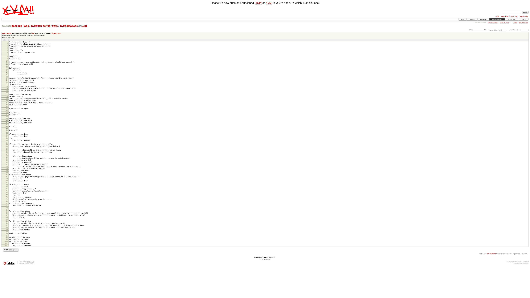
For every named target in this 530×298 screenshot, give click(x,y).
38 (7, 116)
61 (7, 162)
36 (7, 112)
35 (7, 110)
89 (7, 219)
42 (7, 124)
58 (7, 156)
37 (7, 114)
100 (6, 241)
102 (6, 245)
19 (7, 78)
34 (7, 108)
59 (7, 158)
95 (7, 231)
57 (7, 154)
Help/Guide (504, 16)
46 (7, 132)
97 (7, 235)
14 (7, 68)
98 (7, 237)
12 (7, 64)
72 (7, 184)
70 (7, 181)
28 (7, 96)
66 (7, 172)
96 (7, 233)
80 (7, 201)
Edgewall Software (27, 263)
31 (7, 102)
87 (7, 215)
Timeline (472, 19)
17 (7, 74)
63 (7, 166)
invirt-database (68, 25)
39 (7, 118)
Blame (515, 22)
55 (7, 150)
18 (7, 76)
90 (7, 221)
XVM (269, 2)
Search (523, 19)
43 (7, 126)
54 (7, 148)
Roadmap (483, 19)
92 (7, 225)
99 (7, 239)
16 (7, 72)
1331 (84, 25)
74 (7, 189)
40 (7, 120)
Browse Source (497, 19)
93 (7, 227)
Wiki (462, 19)
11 (7, 62)
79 (7, 199)
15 (7, 70)
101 (6, 243)
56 (7, 152)
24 (7, 88)
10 (7, 60)
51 (7, 142)
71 (7, 183)
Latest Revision (493, 22)
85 (7, 211)
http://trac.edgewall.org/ (521, 263)
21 (7, 82)
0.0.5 (55, 25)
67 (7, 174)
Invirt (258, 2)
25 (7, 90)
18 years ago (55, 33)
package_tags (20, 25)
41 (7, 122)
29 (7, 98)
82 (7, 205)
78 (7, 197)
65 (7, 170)
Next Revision (504, 22)
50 (7, 140)
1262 (33, 33)
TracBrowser (492, 254)
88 (7, 217)
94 (7, 229)
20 (7, 80)
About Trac (514, 16)
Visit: (470, 29)
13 (7, 66)
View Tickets (511, 19)
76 (7, 193)
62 (7, 164)
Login (497, 16)
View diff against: (514, 30)
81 (7, 203)
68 (7, 176)
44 (7, 128)
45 (7, 130)
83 (7, 207)
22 (7, 84)
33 (7, 106)
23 (7, 86)
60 (7, 160)
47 (7, 134)
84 (7, 209)
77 (7, 195)
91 (7, 223)
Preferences (524, 16)
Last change (6, 33)
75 (7, 191)
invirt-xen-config (40, 25)
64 (7, 168)
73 (7, 186)
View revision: (493, 30)
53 (7, 146)
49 (7, 138)
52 (7, 144)
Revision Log (523, 22)
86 (7, 213)
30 (7, 100)
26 (7, 92)
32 (7, 104)
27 (7, 94)
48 (7, 136)
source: (6, 25)
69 (7, 178)
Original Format (265, 259)
